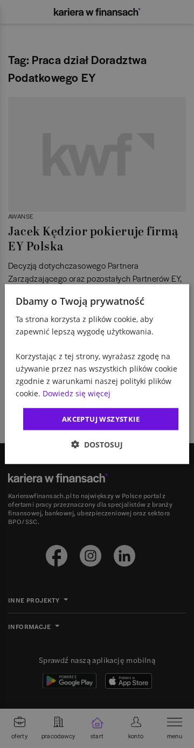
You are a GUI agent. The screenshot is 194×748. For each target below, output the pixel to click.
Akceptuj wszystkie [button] (101, 418)
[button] (97, 444)
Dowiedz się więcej (76, 393)
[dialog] (97, 374)
